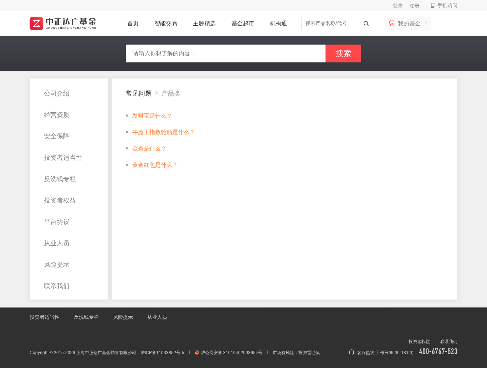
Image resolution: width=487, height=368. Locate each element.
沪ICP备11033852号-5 (162, 352)
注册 (414, 5)
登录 (398, 5)
